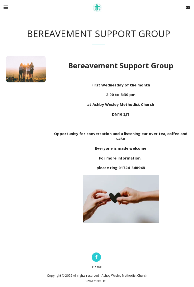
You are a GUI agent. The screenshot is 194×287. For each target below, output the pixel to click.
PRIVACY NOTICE (95, 281)
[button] (5, 7)
